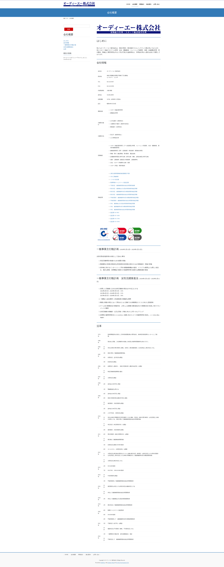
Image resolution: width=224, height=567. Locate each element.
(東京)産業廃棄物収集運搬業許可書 (120, 173)
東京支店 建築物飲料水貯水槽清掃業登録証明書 (123, 191)
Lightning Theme (111, 562)
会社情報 (66, 43)
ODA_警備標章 (114, 176)
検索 (68, 29)
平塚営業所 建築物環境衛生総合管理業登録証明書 (124, 200)
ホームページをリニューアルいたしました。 (75, 57)
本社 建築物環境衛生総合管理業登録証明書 (122, 209)
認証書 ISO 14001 (115, 215)
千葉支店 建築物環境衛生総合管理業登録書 (122, 185)
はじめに (66, 40)
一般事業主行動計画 (69, 45)
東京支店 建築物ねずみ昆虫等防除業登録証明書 (123, 188)
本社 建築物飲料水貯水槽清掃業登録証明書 (122, 206)
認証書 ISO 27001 (115, 218)
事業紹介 (80, 554)
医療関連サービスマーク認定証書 (119, 182)
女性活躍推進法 (68, 47)
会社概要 (73, 554)
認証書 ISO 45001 (115, 221)
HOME (66, 554)
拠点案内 (88, 554)
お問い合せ (96, 554)
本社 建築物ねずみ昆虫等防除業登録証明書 (122, 203)
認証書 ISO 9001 (114, 212)
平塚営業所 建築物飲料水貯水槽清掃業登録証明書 (124, 197)
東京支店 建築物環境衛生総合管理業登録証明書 (123, 194)
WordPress (103, 562)
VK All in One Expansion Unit (122, 562)
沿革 (64, 49)
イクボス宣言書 (114, 179)
